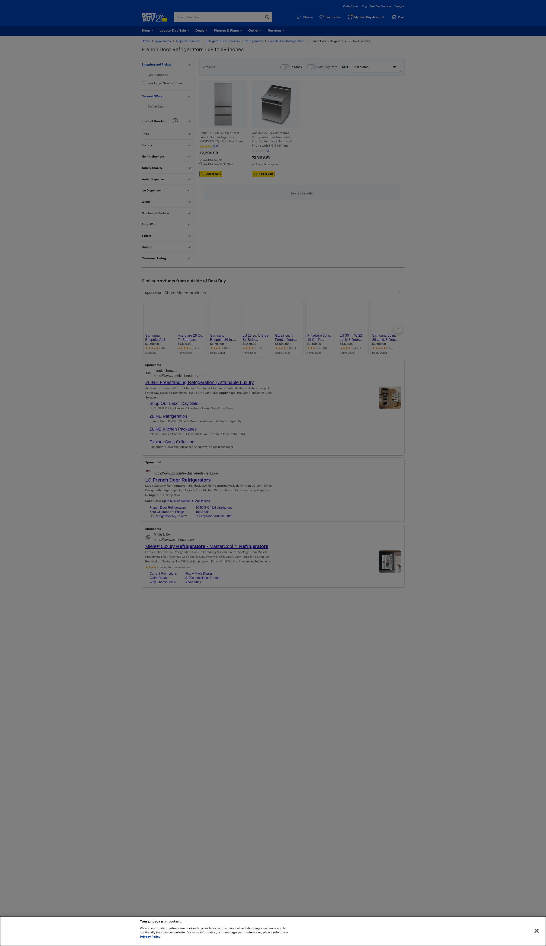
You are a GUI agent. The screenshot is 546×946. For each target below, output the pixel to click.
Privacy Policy (150, 936)
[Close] (536, 931)
